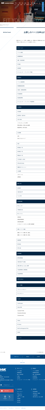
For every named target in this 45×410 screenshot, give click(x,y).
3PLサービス (15, 4)
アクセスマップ (6, 384)
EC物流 (18, 376)
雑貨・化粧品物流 (20, 374)
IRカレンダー (19, 393)
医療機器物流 (19, 372)
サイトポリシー (11, 408)
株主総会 (18, 400)
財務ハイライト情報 (21, 396)
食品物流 (18, 377)
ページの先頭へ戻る (40, 352)
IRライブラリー (20, 391)
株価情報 (18, 398)
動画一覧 (24, 4)
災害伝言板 (6, 390)
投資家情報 (27, 4)
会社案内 (22, 4)
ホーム (1, 24)
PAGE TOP (22, 362)
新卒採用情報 (35, 391)
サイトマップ (17, 408)
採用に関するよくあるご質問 (38, 396)
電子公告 (18, 402)
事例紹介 (19, 4)
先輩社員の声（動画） (36, 393)
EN (36, 3)
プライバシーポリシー (3, 408)
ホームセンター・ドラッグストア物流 (23, 379)
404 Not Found (7, 32)
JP (34, 3)
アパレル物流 (19, 370)
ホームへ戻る (3, 352)
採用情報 (31, 4)
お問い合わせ (23, 408)
